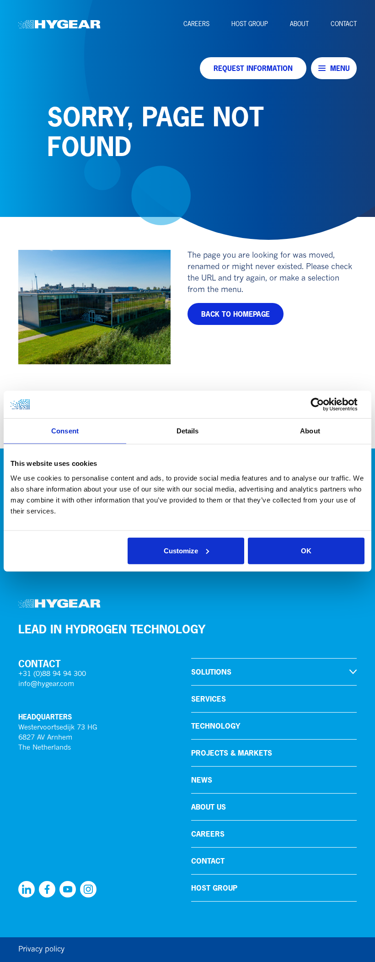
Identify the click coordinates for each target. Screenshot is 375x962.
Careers (196, 24)
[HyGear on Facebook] (47, 889)
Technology (215, 726)
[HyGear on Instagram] (88, 889)
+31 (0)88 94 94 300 (52, 674)
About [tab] (310, 431)
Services (208, 699)
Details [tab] (188, 431)
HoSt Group (249, 24)
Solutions (211, 672)
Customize (181, 550)
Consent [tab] (65, 431)
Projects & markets (231, 753)
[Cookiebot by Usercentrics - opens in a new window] (324, 404)
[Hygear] (59, 24)
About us (208, 807)
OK (306, 550)
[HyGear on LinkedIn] (26, 889)
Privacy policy (41, 949)
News (201, 780)
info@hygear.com (46, 684)
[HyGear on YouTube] (67, 889)
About (299, 24)
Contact (344, 24)
